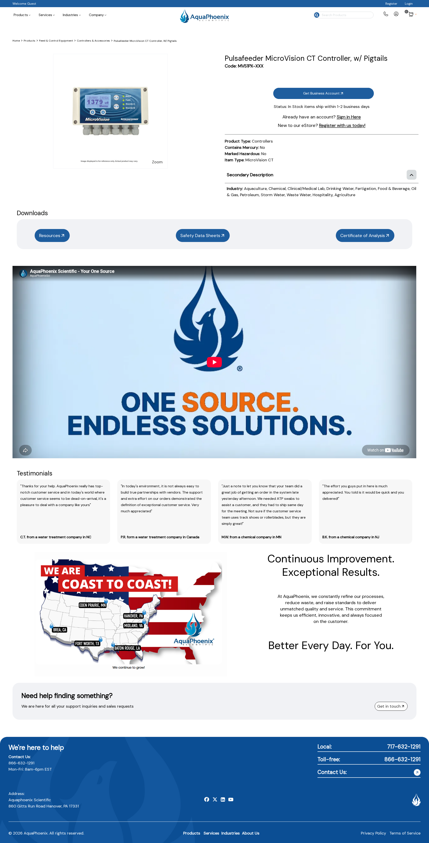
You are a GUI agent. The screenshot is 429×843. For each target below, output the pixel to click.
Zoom (157, 162)
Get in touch (389, 706)
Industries (230, 833)
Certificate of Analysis (362, 235)
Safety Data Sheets (200, 235)
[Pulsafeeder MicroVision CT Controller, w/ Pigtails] (110, 57)
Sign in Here (349, 117)
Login (409, 4)
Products (191, 833)
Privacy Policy (373, 833)
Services (211, 833)
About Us (250, 833)
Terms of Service (405, 833)
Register (391, 4)
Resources (49, 235)
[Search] (316, 14)
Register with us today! (342, 125)
